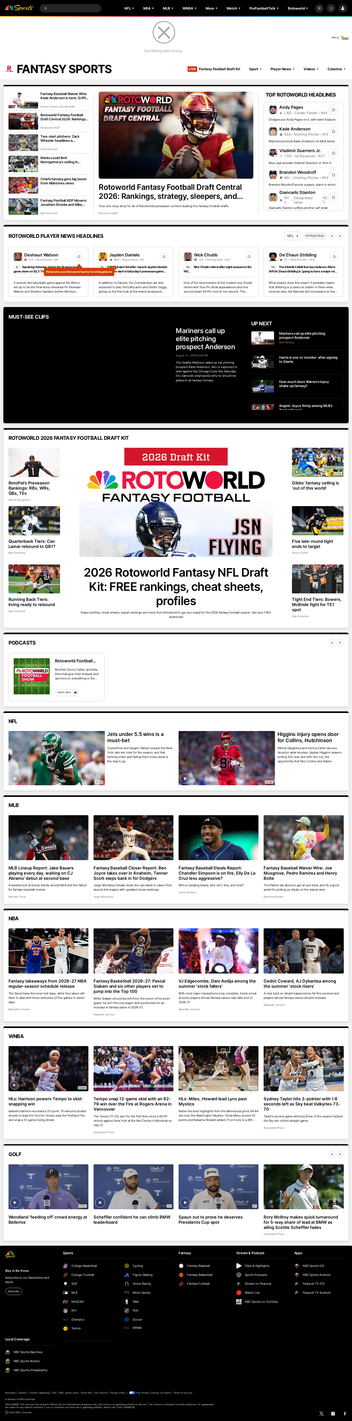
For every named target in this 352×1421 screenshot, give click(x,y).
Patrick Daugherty (19, 499)
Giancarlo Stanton (297, 192)
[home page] (19, 8)
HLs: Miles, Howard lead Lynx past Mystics (213, 1101)
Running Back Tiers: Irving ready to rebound (32, 602)
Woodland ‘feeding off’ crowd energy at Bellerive (48, 1219)
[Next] (340, 236)
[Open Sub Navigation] (133, 8)
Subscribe (13, 1291)
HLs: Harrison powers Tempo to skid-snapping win (46, 1101)
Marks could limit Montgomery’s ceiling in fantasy (59, 160)
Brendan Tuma (17, 896)
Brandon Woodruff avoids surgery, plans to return (302, 184)
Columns (335, 69)
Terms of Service (183, 1392)
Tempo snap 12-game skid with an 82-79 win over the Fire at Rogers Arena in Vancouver (133, 1104)
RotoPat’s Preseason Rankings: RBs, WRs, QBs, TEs (29, 488)
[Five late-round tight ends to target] (318, 520)
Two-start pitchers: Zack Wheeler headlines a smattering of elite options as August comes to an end (63, 138)
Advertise (10, 1392)
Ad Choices (101, 1392)
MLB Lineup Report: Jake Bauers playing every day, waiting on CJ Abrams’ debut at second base (41, 873)
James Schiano (49, 106)
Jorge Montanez (103, 896)
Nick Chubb (205, 254)
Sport (253, 69)
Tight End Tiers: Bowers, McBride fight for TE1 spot (317, 604)
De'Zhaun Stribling (297, 254)
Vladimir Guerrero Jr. (300, 150)
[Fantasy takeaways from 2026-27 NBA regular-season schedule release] (49, 950)
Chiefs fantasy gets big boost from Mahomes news (63, 181)
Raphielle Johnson (19, 1009)
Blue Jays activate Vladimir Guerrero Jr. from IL (300, 163)
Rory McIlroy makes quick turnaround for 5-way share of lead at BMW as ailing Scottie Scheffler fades (301, 1222)
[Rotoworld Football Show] (32, 676)
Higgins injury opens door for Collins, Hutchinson (308, 737)
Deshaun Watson (41, 254)
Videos (309, 69)
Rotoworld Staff (108, 213)
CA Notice (165, 1392)
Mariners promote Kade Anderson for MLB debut (302, 141)
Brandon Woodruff (297, 172)
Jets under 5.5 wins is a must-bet (135, 737)
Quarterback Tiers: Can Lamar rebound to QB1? (32, 544)
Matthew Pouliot (273, 896)
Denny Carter (300, 552)
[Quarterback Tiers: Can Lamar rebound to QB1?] (34, 520)
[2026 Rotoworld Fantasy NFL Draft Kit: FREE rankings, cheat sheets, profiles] (176, 502)
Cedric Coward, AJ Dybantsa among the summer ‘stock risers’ (300, 983)
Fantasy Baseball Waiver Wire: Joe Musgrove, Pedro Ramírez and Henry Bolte (300, 873)
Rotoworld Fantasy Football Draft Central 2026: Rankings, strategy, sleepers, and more (170, 192)
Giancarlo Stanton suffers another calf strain (298, 208)
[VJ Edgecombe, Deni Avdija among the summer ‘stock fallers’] (219, 950)
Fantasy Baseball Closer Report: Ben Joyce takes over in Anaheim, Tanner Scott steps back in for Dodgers (131, 873)
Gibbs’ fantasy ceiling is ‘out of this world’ (315, 485)
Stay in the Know (17, 1271)
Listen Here (64, 692)
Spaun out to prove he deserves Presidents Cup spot (211, 1219)
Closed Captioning (39, 1392)
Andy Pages (291, 107)
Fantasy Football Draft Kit (214, 69)
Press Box (86, 1392)
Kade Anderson (295, 128)
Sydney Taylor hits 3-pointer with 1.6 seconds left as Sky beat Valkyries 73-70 (302, 1104)
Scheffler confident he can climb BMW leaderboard (132, 1219)
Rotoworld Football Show (74, 660)
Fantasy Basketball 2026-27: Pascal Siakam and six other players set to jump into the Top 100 (129, 986)
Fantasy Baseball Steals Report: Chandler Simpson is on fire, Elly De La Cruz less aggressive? (217, 873)
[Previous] (332, 236)
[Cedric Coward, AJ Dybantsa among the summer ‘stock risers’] (304, 950)
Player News (281, 69)
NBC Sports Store (69, 1392)
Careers (22, 1392)
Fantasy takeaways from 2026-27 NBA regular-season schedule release (48, 983)
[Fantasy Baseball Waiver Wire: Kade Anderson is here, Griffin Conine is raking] (23, 100)
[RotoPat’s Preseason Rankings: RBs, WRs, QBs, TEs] (34, 462)
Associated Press (104, 1132)
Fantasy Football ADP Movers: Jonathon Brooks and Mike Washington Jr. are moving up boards (63, 202)
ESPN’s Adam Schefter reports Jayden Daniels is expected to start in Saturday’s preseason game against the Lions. (133, 271)
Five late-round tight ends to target (312, 544)
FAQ (54, 1392)
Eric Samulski (67, 106)
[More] (319, 8)
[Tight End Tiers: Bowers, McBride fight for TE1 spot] (318, 579)
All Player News (315, 235)
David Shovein (48, 149)
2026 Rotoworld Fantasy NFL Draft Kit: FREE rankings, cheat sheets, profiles (176, 586)
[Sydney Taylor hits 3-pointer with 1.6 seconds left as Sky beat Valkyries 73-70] (304, 1068)
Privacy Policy (118, 1392)
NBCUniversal (27, 1399)
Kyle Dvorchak (48, 213)
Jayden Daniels (124, 254)
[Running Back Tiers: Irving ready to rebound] (34, 579)
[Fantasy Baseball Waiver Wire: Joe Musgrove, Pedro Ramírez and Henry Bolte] (304, 837)
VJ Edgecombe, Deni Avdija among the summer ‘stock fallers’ (217, 983)
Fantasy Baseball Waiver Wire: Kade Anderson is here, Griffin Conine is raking (64, 96)
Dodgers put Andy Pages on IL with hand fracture (302, 119)
